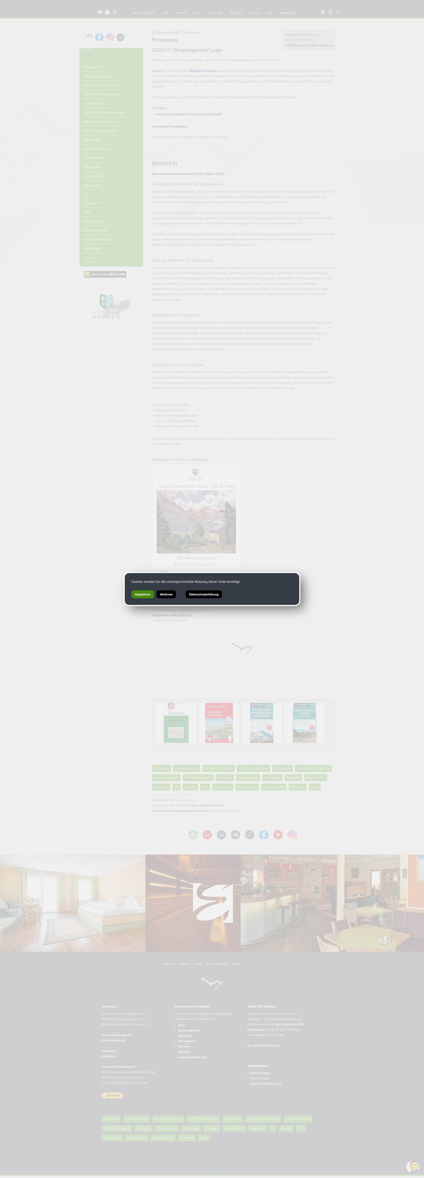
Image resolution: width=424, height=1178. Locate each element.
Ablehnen (166, 594)
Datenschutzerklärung (204, 594)
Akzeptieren (143, 594)
